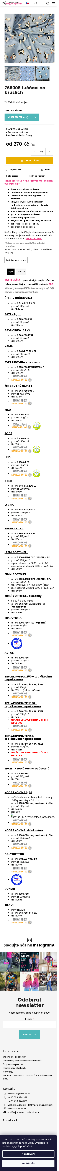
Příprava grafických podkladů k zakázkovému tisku (28, 1077)
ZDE (51, 284)
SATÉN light (13, 314)
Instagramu (44, 945)
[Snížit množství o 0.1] (34, 151)
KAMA (9, 346)
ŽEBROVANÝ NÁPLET (18, 386)
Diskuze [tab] (21, 271)
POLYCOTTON (14, 854)
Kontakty (8, 1071)
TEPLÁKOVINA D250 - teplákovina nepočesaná (28, 678)
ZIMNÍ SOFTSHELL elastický (23, 596)
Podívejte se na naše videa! (23, 1112)
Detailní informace (16, 260)
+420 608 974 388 (17, 1097)
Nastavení (28, 1154)
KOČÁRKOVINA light (18, 792)
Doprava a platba (13, 1064)
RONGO (10, 889)
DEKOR (10, 905)
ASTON (9, 653)
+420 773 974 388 (17, 1101)
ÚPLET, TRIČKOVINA (18, 298)
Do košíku (32, 160)
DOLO (8, 481)
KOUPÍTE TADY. (34, 238)
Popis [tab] (10, 271)
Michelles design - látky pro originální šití (30, 1104)
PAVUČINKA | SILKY (17, 330)
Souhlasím (28, 1163)
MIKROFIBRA (13, 618)
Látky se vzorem (37, 175)
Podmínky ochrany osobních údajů (22, 1060)
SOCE (8, 433)
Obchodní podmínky (14, 1056)
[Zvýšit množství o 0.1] (49, 151)
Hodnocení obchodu (14, 1068)
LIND (8, 457)
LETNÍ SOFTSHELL (16, 552)
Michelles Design (24, 135)
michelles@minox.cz (19, 1093)
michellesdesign (17, 1108)
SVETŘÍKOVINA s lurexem (22, 362)
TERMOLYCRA (14, 528)
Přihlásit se (29, 1034)
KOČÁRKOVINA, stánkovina (24, 830)
